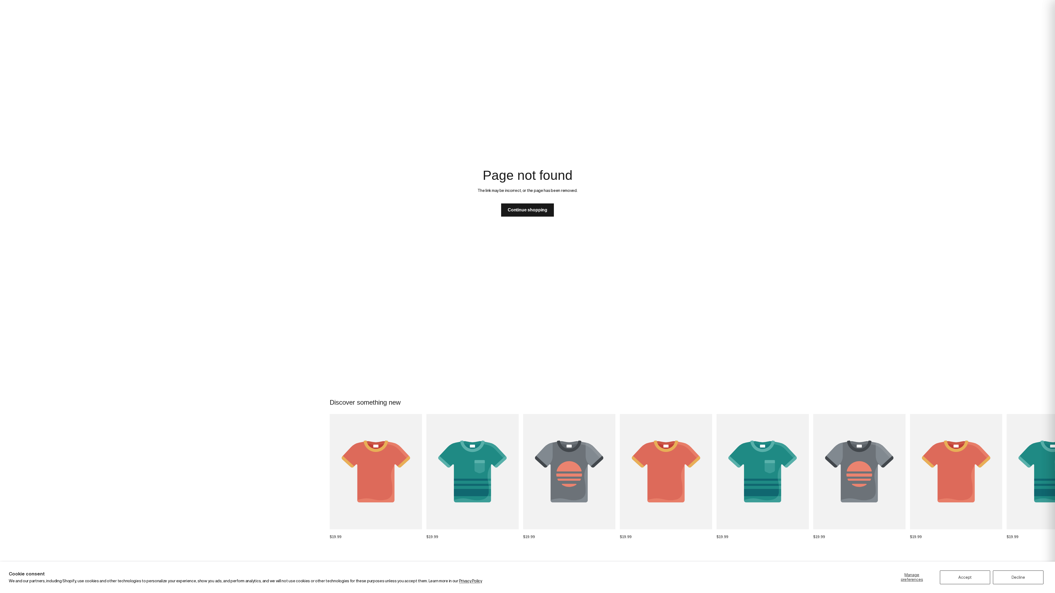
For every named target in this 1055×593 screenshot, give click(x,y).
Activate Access (582, 334)
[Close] (633, 237)
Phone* (536, 306)
